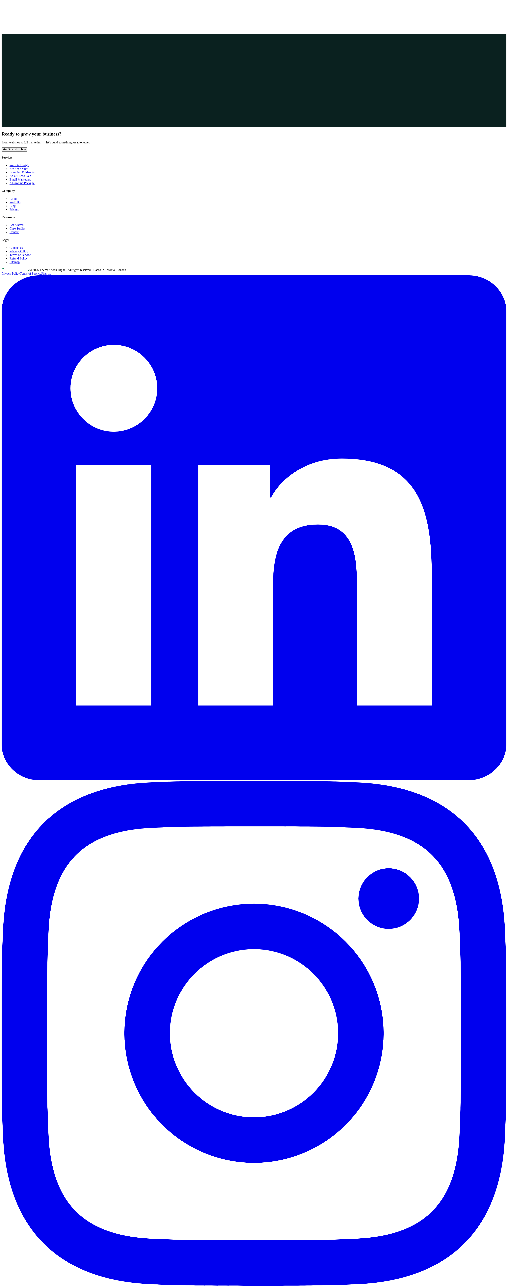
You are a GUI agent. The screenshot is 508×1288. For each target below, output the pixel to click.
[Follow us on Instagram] (254, 1284)
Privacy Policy (19, 251)
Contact (34, 5)
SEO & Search (19, 168)
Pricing (17, 5)
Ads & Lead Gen (20, 176)
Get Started (31, 9)
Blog (13, 206)
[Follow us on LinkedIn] (254, 779)
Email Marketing (20, 179)
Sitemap (15, 262)
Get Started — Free (14, 149)
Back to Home (14, 73)
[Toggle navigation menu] (5, 15)
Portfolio (7, 5)
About (25, 5)
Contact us (16, 247)
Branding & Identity (22, 172)
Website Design (19, 165)
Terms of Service (20, 255)
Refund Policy (19, 258)
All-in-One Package (22, 183)
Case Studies (18, 228)
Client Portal (12, 9)
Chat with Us (36, 73)
